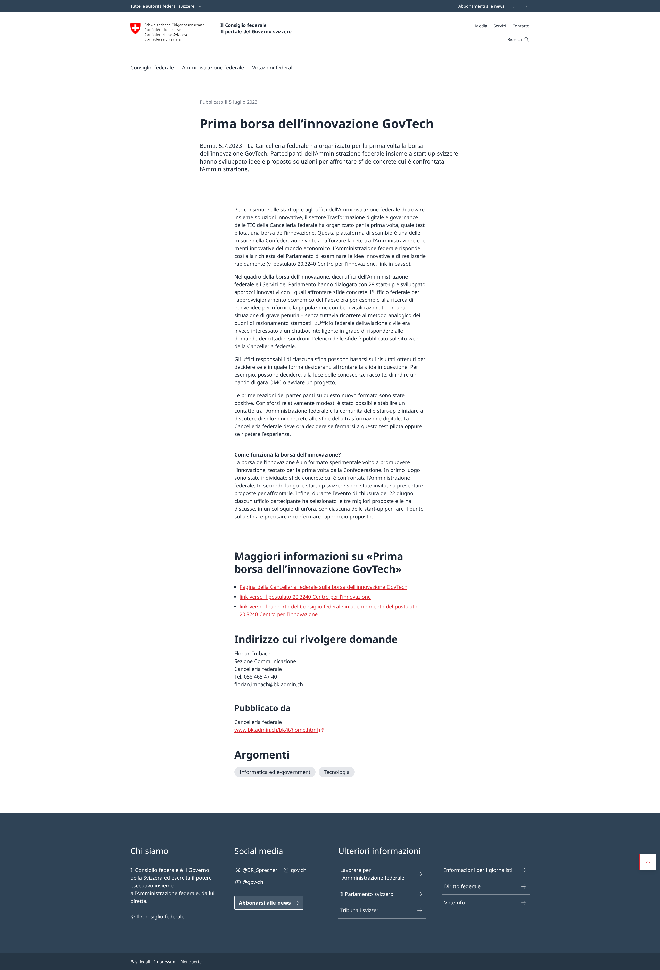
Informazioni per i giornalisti (478, 870)
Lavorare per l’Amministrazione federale (372, 874)
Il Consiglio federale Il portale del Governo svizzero (256, 28)
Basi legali (140, 962)
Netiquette (191, 962)
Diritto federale (462, 886)
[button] (152, 67)
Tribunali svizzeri (360, 910)
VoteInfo (454, 902)
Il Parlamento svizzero (366, 894)
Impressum (165, 962)
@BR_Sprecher (260, 870)
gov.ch (298, 870)
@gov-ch (253, 881)
